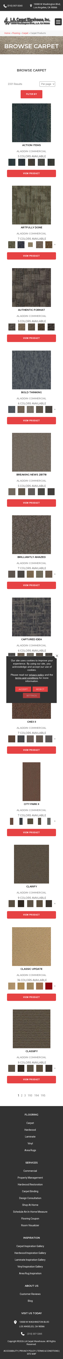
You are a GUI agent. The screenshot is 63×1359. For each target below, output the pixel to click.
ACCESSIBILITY (11, 1351)
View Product (31, 173)
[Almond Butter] (30, 985)
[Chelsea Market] (12, 738)
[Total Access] (51, 491)
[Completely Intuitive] (30, 574)
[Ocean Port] (21, 162)
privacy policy (36, 674)
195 (43, 1095)
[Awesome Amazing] (40, 244)
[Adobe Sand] (31, 946)
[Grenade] (21, 409)
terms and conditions (26, 678)
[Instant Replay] (31, 491)
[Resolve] (31, 864)
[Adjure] (49, 903)
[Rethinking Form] (41, 327)
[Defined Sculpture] (21, 327)
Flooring (16, 33)
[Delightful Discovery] (31, 205)
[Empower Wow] (40, 574)
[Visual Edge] (31, 287)
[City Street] (51, 162)
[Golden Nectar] (21, 985)
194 (36, 1095)
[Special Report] (21, 491)
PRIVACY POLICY (27, 1351)
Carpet (25, 33)
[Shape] (31, 369)
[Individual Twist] (31, 327)
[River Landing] (21, 738)
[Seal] (49, 409)
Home (7, 33)
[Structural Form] (51, 327)
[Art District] (30, 738)
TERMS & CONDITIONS (47, 1351)
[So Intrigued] (31, 534)
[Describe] (30, 903)
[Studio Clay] (40, 985)
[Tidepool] (31, 122)
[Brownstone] (31, 162)
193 (30, 1095)
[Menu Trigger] (58, 21)
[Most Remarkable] (21, 244)
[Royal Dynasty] (49, 985)
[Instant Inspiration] (49, 574)
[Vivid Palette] (49, 244)
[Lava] (30, 409)
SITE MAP (31, 1354)
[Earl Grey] (41, 162)
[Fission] (40, 409)
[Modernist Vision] (30, 244)
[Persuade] (40, 903)
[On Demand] (41, 491)
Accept (23, 689)
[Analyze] (21, 903)
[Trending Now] (31, 452)
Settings (31, 695)
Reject (40, 689)
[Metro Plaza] (40, 738)
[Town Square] (49, 738)
